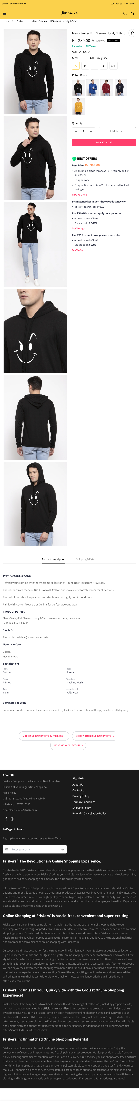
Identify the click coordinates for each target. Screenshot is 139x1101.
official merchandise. (56, 1008)
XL (103, 66)
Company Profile (18, 3)
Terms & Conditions (83, 802)
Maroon (106, 87)
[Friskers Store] (69, 13)
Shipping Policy (81, 807)
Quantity (77, 123)
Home (6, 21)
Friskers (20, 21)
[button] (132, 13)
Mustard (78, 106)
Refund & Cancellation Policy (89, 813)
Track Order (129, 3)
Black (78, 87)
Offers (5, 3)
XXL (113, 66)
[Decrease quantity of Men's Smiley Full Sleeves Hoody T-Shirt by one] (76, 131)
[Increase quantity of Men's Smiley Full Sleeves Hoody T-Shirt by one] (91, 131)
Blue (92, 87)
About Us (77, 784)
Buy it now (104, 142)
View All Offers (79, 194)
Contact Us (116, 3)
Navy (121, 87)
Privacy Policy (80, 796)
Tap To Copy (78, 228)
